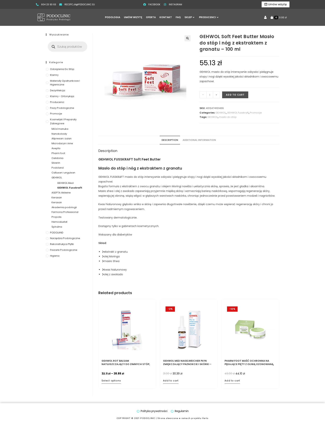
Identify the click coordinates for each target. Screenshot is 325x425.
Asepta (56, 148)
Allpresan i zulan (61, 138)
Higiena (54, 256)
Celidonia (57, 158)
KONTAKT (165, 17)
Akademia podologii (64, 207)
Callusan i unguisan (63, 172)
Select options (111, 380)
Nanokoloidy (59, 134)
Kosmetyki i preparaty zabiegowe (63, 121)
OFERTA (151, 17)
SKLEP (188, 17)
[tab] (170, 140)
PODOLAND (56, 232)
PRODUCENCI (207, 17)
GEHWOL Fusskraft (238, 112)
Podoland (58, 168)
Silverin (56, 163)
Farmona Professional (65, 212)
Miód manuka (60, 129)
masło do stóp (228, 117)
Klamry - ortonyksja (62, 96)
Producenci (57, 102)
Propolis (57, 217)
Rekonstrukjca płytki (62, 244)
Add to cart (235, 94)
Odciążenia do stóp (62, 69)
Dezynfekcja (57, 90)
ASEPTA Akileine (61, 192)
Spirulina (57, 227)
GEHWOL (221, 112)
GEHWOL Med (65, 183)
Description (170, 140)
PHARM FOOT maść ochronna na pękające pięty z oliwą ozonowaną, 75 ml (249, 362)
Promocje (256, 112)
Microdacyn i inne (62, 143)
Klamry (54, 75)
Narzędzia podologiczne (65, 238)
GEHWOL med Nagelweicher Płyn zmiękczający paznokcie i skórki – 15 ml (187, 362)
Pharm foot (58, 153)
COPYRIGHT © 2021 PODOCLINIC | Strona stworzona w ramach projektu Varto (162, 418)
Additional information (199, 140)
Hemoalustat (59, 222)
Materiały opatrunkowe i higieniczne (65, 83)
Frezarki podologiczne (63, 250)
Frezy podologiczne (62, 108)
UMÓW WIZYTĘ (133, 17)
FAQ (178, 17)
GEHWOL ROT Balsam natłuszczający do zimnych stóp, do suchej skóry (126, 362)
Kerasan (57, 197)
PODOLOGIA (112, 17)
